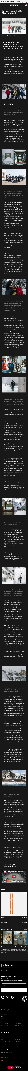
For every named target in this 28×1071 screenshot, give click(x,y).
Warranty (17, 1016)
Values (2, 1039)
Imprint (25, 1060)
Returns (3, 1016)
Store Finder (18, 1023)
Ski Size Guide (4, 1025)
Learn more (12, 1065)
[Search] (22, 5)
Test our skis (4, 1023)
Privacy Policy (19, 1060)
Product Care (4, 1021)
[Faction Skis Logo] (14, 5)
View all (25, 929)
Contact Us (18, 1014)
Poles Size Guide (18, 1025)
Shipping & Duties (5, 1018)
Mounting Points (19, 1021)
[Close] (26, 1062)
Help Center (4, 1014)
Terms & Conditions (10, 1060)
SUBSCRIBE (14, 990)
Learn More (5, 971)
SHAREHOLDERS (18, 1041)
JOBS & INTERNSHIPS (5, 1041)
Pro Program (18, 1039)
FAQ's (16, 1018)
